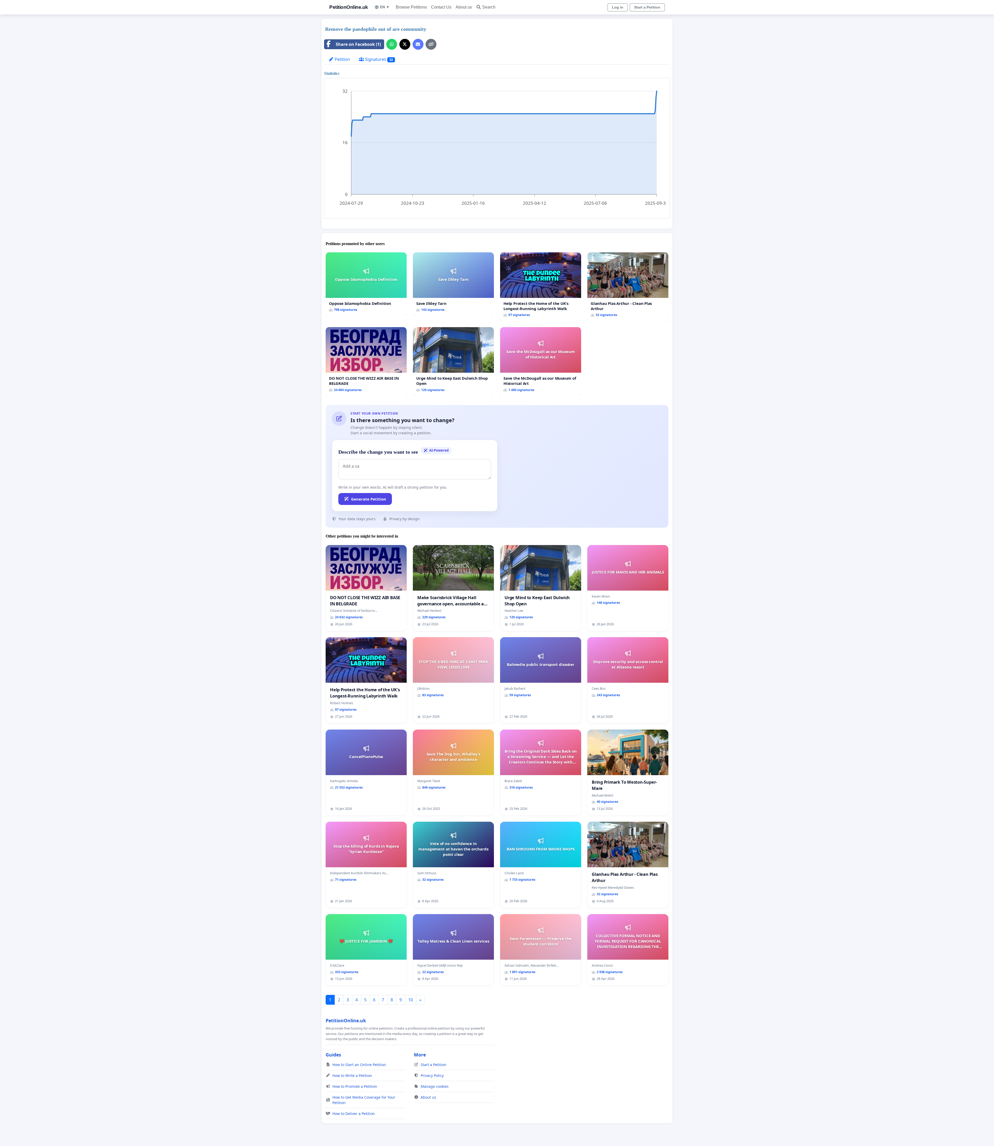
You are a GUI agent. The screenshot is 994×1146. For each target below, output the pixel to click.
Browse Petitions (411, 7)
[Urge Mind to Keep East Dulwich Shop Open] (453, 361)
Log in (617, 7)
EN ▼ (385, 7)
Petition (342, 59)
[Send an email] (418, 44)
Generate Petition (368, 499)
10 (410, 1000)
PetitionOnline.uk (348, 7)
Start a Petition (647, 7)
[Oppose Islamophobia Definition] (366, 284)
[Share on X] (404, 44)
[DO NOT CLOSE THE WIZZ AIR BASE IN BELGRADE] (366, 361)
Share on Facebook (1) (358, 44)
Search (488, 7)
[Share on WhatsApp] (391, 44)
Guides (333, 1055)
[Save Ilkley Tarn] (453, 284)
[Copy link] (431, 44)
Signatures (378, 59)
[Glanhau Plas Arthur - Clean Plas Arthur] (627, 286)
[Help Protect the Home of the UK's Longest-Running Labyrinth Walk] (540, 286)
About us (464, 7)
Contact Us (441, 7)
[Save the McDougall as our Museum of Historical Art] (540, 361)
